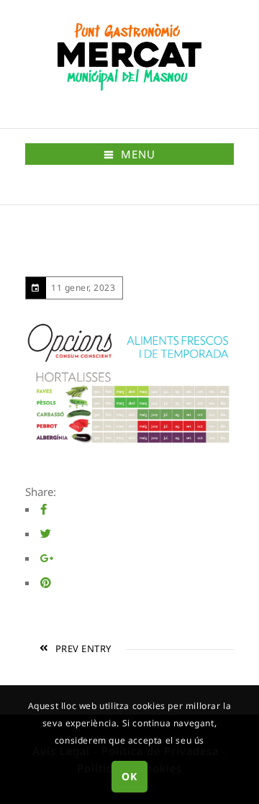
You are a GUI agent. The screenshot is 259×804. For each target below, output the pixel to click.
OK (129, 776)
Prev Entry (83, 648)
